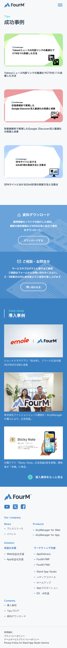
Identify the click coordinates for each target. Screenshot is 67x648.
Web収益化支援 (15, 553)
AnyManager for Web (48, 530)
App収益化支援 (15, 559)
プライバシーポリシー (14, 636)
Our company (12, 517)
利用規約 (8, 632)
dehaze (60, 5)
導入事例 (11, 605)
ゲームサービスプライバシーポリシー (21, 639)
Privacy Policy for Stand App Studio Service (26, 643)
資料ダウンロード (16, 616)
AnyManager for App (48, 534)
